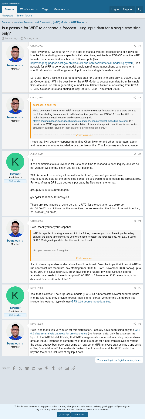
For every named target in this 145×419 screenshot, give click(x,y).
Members (59, 9)
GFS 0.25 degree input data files (90, 301)
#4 (139, 220)
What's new (27, 9)
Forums (10, 9)
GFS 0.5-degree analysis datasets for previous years (85, 331)
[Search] (139, 9)
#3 (139, 154)
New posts (7, 15)
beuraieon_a (11, 38)
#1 (139, 45)
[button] (36, 9)
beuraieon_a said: (42, 104)
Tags (45, 9)
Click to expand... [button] (86, 135)
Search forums (24, 15)
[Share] (134, 46)
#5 (139, 287)
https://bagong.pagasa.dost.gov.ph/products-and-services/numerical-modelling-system (81, 63)
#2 (139, 97)
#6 (139, 323)
